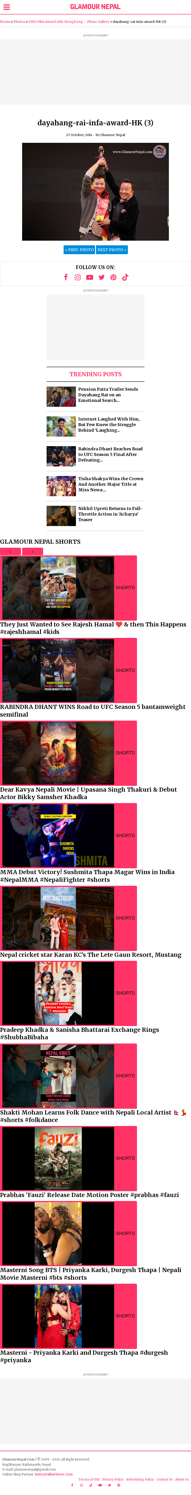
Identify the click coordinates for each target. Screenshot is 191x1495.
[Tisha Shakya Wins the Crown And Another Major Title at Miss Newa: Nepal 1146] (61, 486)
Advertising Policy (140, 1479)
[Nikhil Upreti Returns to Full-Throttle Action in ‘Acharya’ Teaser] (61, 516)
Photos (19, 22)
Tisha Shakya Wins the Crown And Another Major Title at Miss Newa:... (110, 484)
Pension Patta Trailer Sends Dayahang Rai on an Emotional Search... (108, 395)
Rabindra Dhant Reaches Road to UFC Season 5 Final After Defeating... (110, 454)
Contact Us (164, 1479)
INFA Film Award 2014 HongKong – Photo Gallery (68, 22)
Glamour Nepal (112, 135)
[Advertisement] (95, 72)
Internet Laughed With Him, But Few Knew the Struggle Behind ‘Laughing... (109, 424)
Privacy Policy (113, 1479)
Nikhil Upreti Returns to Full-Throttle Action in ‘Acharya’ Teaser (110, 514)
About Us (182, 1479)
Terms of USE (89, 1479)
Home (5, 22)
